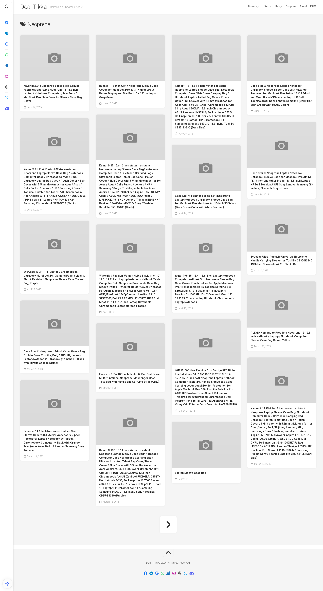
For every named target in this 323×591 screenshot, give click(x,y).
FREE (313, 6)
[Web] (6, 65)
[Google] (6, 44)
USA (265, 6)
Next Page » (168, 524)
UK (276, 6)
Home (251, 6)
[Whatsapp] (6, 55)
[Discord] (6, 108)
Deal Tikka (33, 6)
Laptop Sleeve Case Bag (190, 472)
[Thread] (6, 87)
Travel (303, 6)
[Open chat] (7, 583)
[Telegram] (6, 33)
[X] (6, 98)
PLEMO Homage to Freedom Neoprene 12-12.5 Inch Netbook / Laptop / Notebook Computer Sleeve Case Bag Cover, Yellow (280, 336)
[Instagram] (6, 76)
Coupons (291, 6)
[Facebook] (6, 22)
